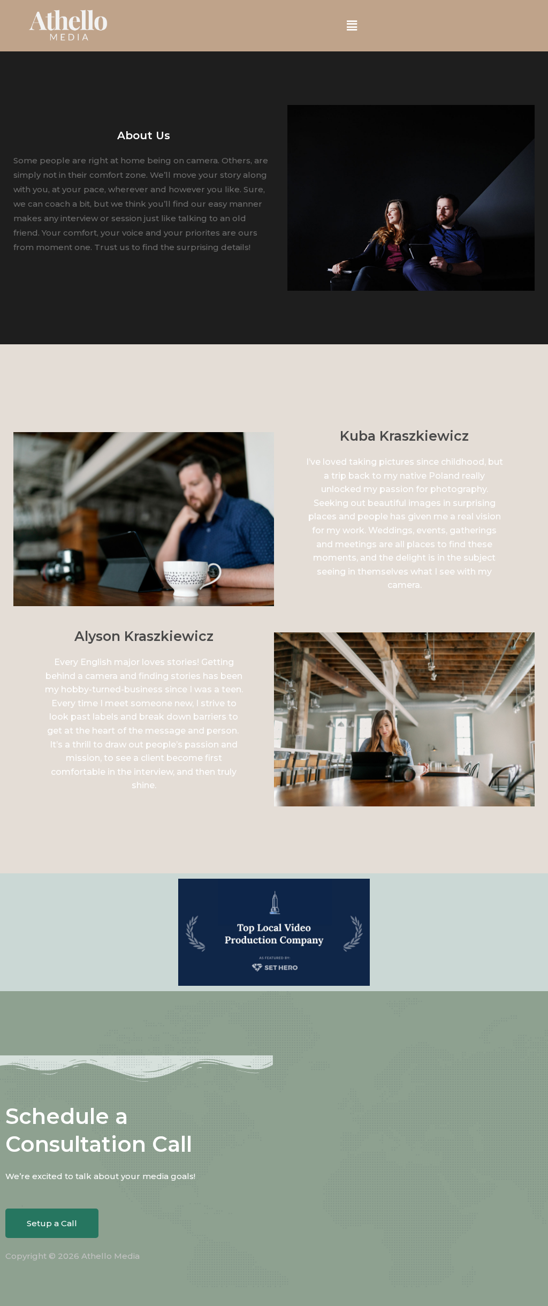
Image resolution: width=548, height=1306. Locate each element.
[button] (351, 26)
